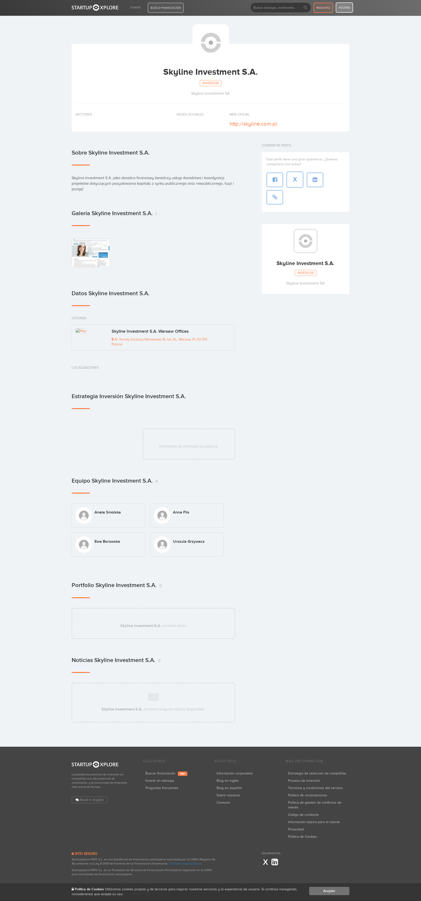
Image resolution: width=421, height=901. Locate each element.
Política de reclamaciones (307, 795)
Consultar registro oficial (185, 863)
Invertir (135, 7)
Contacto (223, 802)
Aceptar (329, 891)
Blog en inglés (228, 780)
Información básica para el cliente (314, 822)
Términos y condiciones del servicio (315, 788)
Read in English (92, 800)
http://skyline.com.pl (253, 124)
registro (323, 7)
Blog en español (229, 788)
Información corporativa (235, 773)
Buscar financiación (165, 773)
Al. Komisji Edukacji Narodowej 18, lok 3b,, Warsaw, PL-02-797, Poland (160, 342)
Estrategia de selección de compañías (317, 773)
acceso (344, 7)
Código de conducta (303, 815)
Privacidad (296, 829)
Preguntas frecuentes (161, 788)
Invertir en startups (159, 780)
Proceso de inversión (304, 780)
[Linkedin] (274, 862)
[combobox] (280, 7)
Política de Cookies (302, 836)
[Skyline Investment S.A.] (91, 252)
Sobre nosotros (228, 795)
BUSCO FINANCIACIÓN (166, 7)
